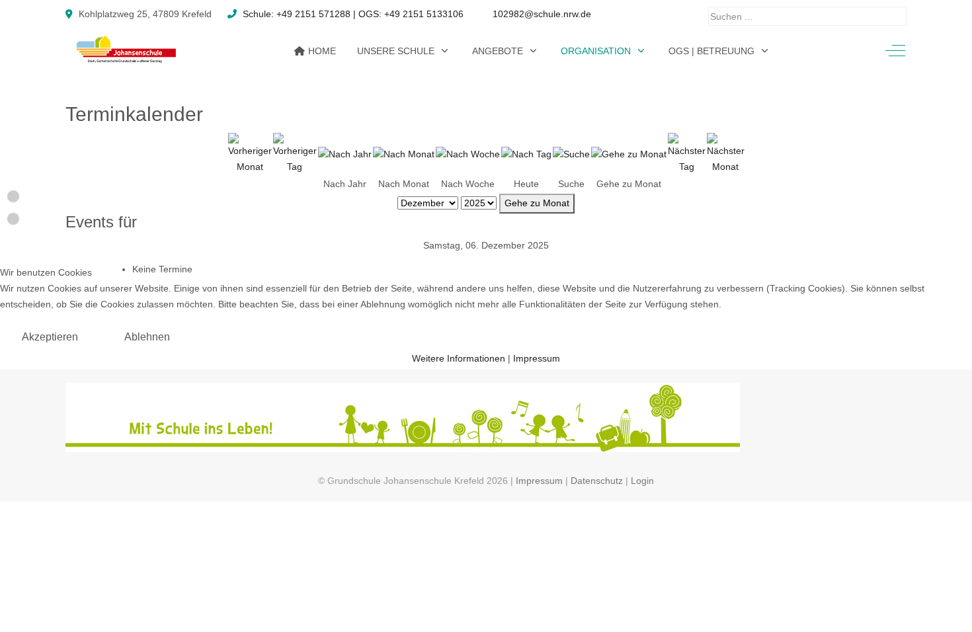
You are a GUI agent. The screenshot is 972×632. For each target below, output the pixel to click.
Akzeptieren (50, 336)
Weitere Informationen (458, 358)
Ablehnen (147, 336)
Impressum (536, 358)
